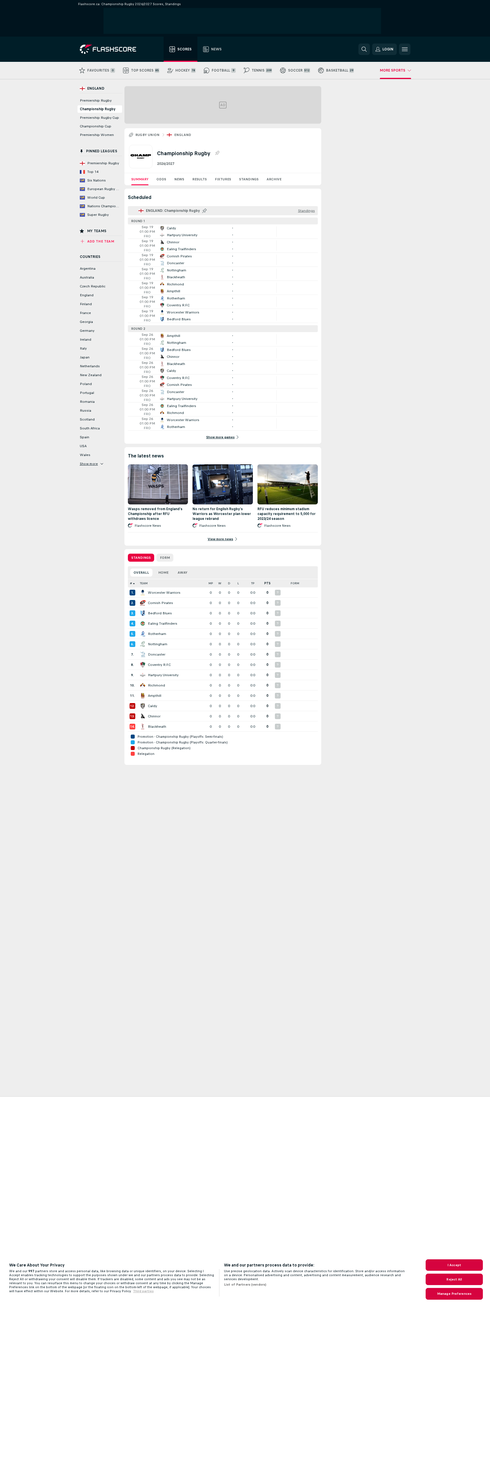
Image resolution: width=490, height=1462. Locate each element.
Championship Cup (95, 126)
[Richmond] (143, 685)
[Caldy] (143, 706)
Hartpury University (163, 675)
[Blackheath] (143, 726)
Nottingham (157, 644)
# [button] (131, 583)
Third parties (143, 1291)
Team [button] (144, 583)
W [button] (219, 583)
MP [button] (211, 583)
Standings (249, 179)
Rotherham (157, 634)
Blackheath (157, 726)
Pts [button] (267, 583)
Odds (161, 179)
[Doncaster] (143, 654)
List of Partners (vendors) (245, 1285)
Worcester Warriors (164, 592)
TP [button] (253, 583)
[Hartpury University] (143, 675)
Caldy (152, 706)
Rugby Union (147, 135)
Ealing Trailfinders (162, 623)
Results (199, 179)
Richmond (156, 685)
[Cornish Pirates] (143, 603)
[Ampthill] (143, 696)
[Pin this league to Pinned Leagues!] (217, 153)
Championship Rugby (98, 109)
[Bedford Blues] (143, 613)
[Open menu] (404, 49)
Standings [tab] (141, 558)
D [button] (229, 583)
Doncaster (156, 654)
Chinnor (154, 716)
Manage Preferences (454, 1294)
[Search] (364, 49)
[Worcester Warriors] (143, 592)
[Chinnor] (143, 716)
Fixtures (223, 179)
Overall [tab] (141, 573)
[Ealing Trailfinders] (143, 623)
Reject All (454, 1279)
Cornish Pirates (160, 603)
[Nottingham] (143, 644)
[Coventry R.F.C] (143, 665)
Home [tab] (163, 573)
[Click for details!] (223, 231)
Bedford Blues (160, 613)
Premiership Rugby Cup (99, 117)
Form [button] (295, 583)
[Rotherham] (143, 634)
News (179, 179)
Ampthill (154, 695)
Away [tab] (182, 573)
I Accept (454, 1265)
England (182, 135)
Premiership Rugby (96, 100)
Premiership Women (97, 135)
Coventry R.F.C (159, 664)
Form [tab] (165, 558)
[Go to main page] (112, 49)
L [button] (238, 583)
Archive (274, 179)
